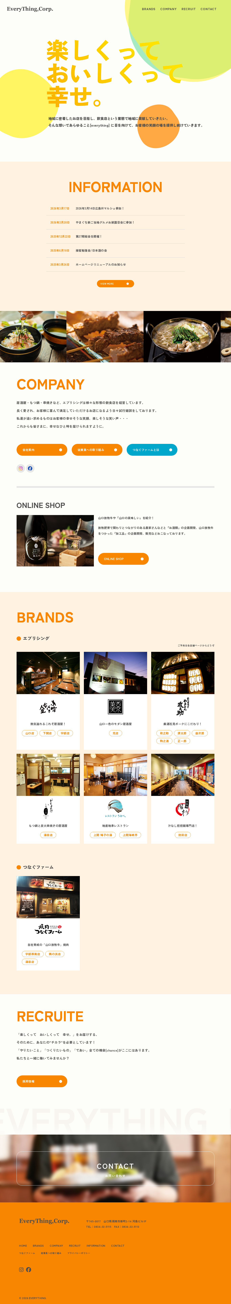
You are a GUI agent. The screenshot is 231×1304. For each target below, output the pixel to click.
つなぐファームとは (146, 450)
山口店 (29, 733)
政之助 (164, 733)
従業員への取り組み (91, 450)
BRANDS (149, 9)
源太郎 (182, 733)
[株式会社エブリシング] (30, 8)
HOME (23, 1245)
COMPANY (168, 9)
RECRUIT (189, 9)
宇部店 (65, 733)
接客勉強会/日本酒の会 (91, 250)
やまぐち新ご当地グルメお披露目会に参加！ (105, 222)
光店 (116, 733)
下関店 (47, 733)
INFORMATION (96, 1245)
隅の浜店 (55, 954)
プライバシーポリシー (78, 1253)
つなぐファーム (27, 1253)
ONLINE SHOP (114, 559)
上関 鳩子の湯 (103, 835)
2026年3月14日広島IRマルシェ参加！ (100, 208)
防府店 (182, 835)
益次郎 (199, 733)
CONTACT (209, 9)
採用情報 (28, 1081)
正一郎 (182, 741)
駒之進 (164, 741)
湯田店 (48, 835)
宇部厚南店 (32, 954)
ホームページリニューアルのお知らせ (101, 264)
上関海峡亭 (130, 835)
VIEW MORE (107, 283)
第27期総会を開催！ (89, 236)
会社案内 (28, 450)
